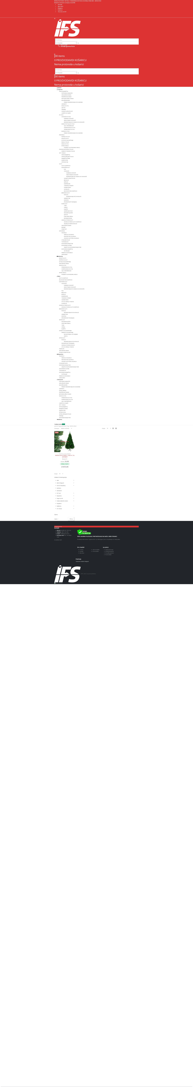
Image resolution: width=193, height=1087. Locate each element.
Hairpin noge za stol (69, 127)
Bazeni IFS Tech (66, 131)
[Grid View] (113, 428)
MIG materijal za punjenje (71, 334)
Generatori (67, 198)
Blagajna (60, 8)
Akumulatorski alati (67, 220)
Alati (60, 164)
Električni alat (66, 167)
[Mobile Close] (1, 585)
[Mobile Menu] (54, 18)
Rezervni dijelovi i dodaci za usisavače (74, 122)
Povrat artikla (96, 551)
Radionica (61, 135)
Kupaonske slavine (67, 245)
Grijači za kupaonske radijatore (72, 247)
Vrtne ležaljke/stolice (68, 156)
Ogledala (64, 232)
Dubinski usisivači (69, 118)
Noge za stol (65, 106)
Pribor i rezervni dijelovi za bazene (73, 102)
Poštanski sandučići (67, 93)
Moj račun (60, 6)
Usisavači (66, 171)
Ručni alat (64, 203)
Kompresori (67, 183)
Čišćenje (61, 416)
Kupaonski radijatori (67, 243)
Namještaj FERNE (66, 158)
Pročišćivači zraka (66, 96)
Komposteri (65, 160)
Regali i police (65, 142)
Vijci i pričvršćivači (69, 125)
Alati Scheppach (66, 165)
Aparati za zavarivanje (65, 330)
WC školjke (67, 251)
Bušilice (66, 182)
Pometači (64, 229)
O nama (81, 549)
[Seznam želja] (96, 52)
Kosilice (66, 194)
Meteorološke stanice (68, 98)
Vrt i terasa (62, 153)
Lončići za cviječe (66, 113)
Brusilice (66, 180)
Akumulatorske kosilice (70, 223)
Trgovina (60, 89)
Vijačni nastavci (68, 211)
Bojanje (63, 227)
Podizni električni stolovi (66, 149)
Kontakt (60, 4)
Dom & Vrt (60, 379)
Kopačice (66, 200)
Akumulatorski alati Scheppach (72, 222)
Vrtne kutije (65, 162)
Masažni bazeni (66, 100)
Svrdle (65, 207)
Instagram (86, 561)
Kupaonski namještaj (67, 249)
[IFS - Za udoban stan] (67, 28)
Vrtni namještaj (66, 154)
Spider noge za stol (69, 129)
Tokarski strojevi (68, 185)
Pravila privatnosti (109, 551)
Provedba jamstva (109, 553)
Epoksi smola (65, 145)
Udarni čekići (67, 187)
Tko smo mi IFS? (62, 11)
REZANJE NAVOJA (68, 218)
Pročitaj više (65, 467)
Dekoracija (61, 453)
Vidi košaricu (78, 60)
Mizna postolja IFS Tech (68, 124)
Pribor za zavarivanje (67, 332)
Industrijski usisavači (70, 120)
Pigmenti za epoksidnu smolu (72, 147)
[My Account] (55, 48)
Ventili (66, 336)
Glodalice (66, 189)
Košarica (60, 10)
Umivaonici (64, 254)
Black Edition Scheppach (70, 191)
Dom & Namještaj (63, 91)
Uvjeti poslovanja (109, 549)
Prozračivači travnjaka (70, 202)
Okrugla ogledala (69, 234)
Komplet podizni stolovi (68, 151)
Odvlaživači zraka (66, 95)
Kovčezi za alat (66, 136)
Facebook (78, 561)
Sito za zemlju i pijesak (68, 301)
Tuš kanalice (65, 241)
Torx (65, 205)
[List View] (116, 428)
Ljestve (63, 107)
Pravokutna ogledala (70, 236)
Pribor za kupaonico (67, 252)
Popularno (59, 503)
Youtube (82, 561)
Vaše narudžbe (96, 549)
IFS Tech (61, 115)
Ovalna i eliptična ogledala (71, 238)
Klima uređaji (62, 390)
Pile (65, 169)
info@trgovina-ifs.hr (64, 533)
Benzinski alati (66, 193)
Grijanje (64, 109)
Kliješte (66, 209)
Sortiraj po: (56, 428)
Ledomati (64, 104)
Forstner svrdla (68, 216)
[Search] (78, 43)
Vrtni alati (62, 338)
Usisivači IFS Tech (66, 116)
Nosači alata (65, 138)
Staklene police (66, 240)
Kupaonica (62, 231)
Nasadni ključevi (68, 212)
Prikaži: (103, 428)
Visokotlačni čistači (67, 111)
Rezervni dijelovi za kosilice (73, 196)
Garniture (59, 488)
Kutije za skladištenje (67, 140)
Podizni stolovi (60, 424)
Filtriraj (71, 519)
